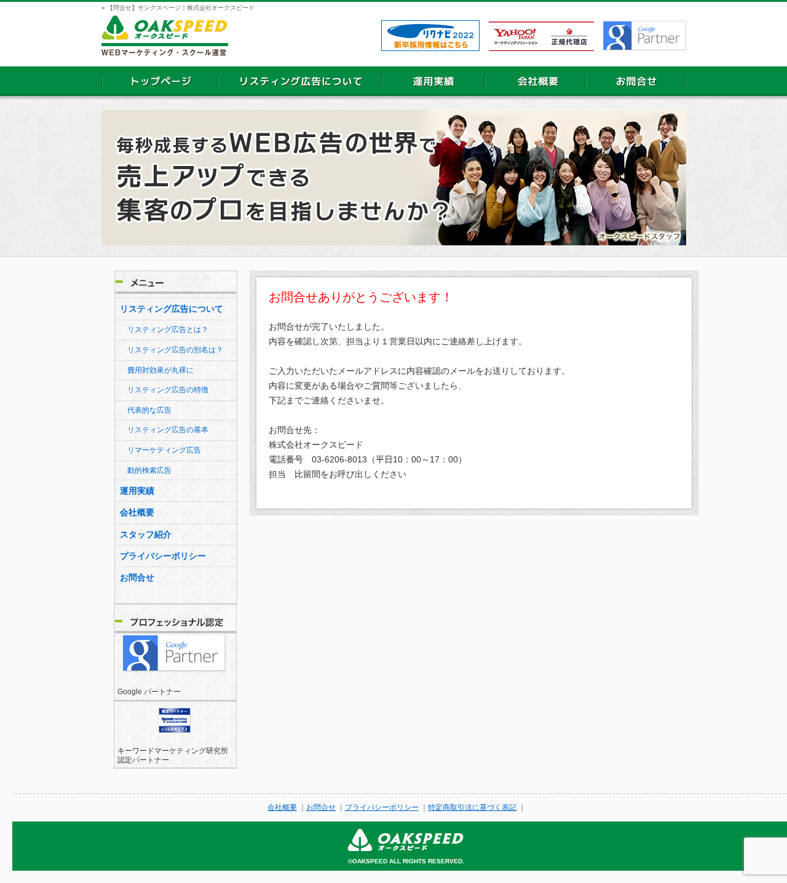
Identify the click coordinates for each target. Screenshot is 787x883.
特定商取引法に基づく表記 (472, 807)
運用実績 (137, 491)
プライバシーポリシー (163, 556)
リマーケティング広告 (164, 450)
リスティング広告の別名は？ (175, 350)
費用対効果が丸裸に (160, 370)
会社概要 (137, 512)
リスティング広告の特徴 (167, 390)
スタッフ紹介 (146, 534)
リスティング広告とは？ (167, 329)
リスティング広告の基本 (167, 430)
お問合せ (137, 577)
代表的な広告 (149, 410)
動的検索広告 (149, 470)
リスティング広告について (171, 309)
